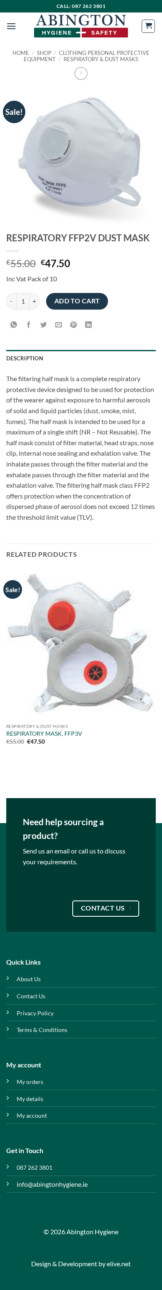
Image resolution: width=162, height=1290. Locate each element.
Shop (44, 53)
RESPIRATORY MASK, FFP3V (44, 733)
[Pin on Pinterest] (74, 325)
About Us (29, 978)
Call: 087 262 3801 (81, 6)
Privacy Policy (35, 1013)
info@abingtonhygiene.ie (52, 1184)
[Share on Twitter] (44, 325)
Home (20, 53)
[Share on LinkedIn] (89, 325)
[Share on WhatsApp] (14, 325)
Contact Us (31, 996)
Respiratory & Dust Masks (101, 59)
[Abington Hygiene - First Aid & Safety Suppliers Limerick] (81, 26)
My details (30, 1098)
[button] (11, 26)
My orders (30, 1081)
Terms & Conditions (42, 1029)
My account (32, 1115)
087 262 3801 (34, 1167)
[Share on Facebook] (29, 325)
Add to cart (77, 301)
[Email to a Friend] (59, 325)
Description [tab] (24, 358)
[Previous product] (80, 73)
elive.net (119, 1264)
